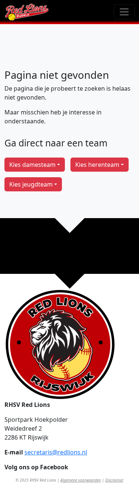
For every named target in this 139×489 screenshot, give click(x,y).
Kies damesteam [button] (32, 165)
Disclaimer (114, 480)
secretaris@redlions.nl (55, 452)
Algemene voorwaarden (80, 480)
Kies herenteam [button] (97, 165)
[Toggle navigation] (124, 11)
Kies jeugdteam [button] (31, 184)
